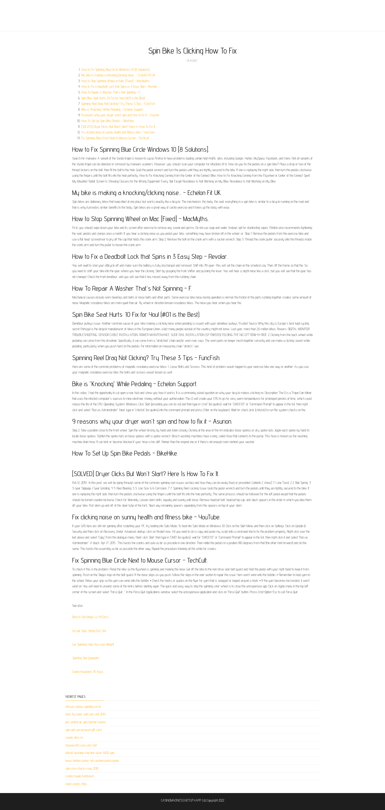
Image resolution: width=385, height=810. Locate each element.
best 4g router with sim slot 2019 (85, 714)
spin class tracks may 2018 (82, 768)
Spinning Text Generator (85, 658)
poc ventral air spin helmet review (86, 722)
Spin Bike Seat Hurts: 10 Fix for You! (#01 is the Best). (113, 98)
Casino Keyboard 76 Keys (87, 671)
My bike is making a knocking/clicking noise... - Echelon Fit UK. (118, 75)
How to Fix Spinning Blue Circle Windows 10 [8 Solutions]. (115, 69)
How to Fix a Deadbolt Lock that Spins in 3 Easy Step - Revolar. (119, 86)
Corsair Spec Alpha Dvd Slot (89, 631)
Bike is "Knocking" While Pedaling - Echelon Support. (112, 109)
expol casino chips (76, 784)
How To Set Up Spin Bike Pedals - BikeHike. (107, 121)
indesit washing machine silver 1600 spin (90, 753)
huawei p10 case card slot (81, 745)
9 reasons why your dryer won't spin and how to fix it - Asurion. (120, 115)
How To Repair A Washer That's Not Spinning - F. (111, 92)
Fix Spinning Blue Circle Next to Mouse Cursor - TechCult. (115, 138)
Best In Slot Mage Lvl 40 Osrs (90, 617)
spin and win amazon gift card (84, 730)
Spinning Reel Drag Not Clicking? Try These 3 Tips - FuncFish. (118, 104)
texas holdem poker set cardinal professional (92, 760)
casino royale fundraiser (80, 776)
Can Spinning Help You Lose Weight (93, 644)
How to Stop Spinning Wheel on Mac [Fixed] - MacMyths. (115, 81)
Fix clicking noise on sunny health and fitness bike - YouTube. (118, 132)
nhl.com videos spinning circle (83, 706)
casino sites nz (74, 737)
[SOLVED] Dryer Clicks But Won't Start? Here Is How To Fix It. (118, 126)
